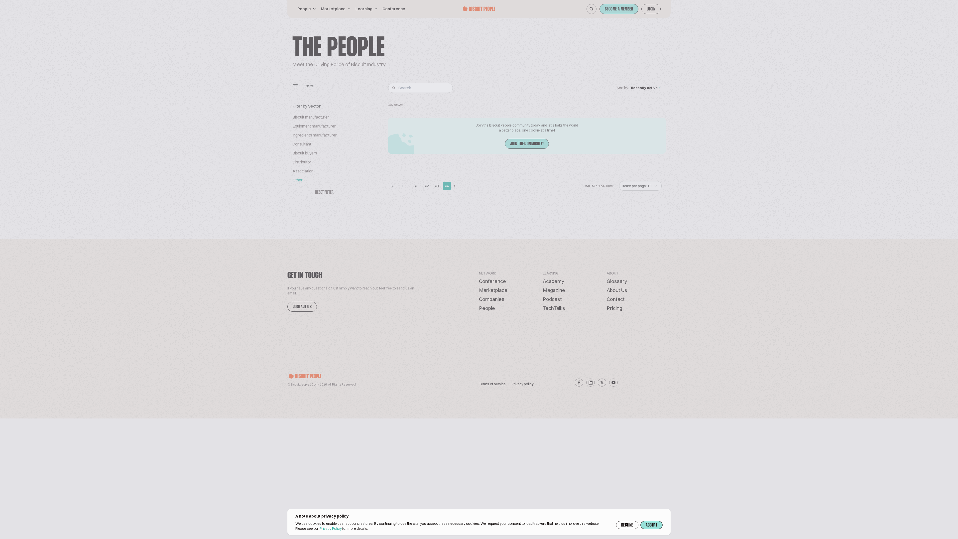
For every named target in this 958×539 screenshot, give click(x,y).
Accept (651, 525)
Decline (627, 525)
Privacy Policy (331, 528)
